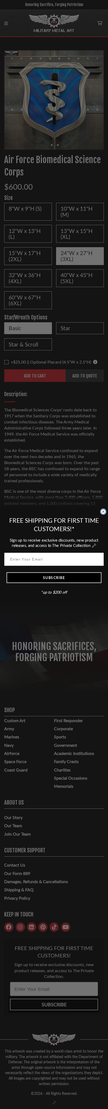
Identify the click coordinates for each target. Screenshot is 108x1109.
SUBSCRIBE (54, 577)
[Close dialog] (103, 511)
